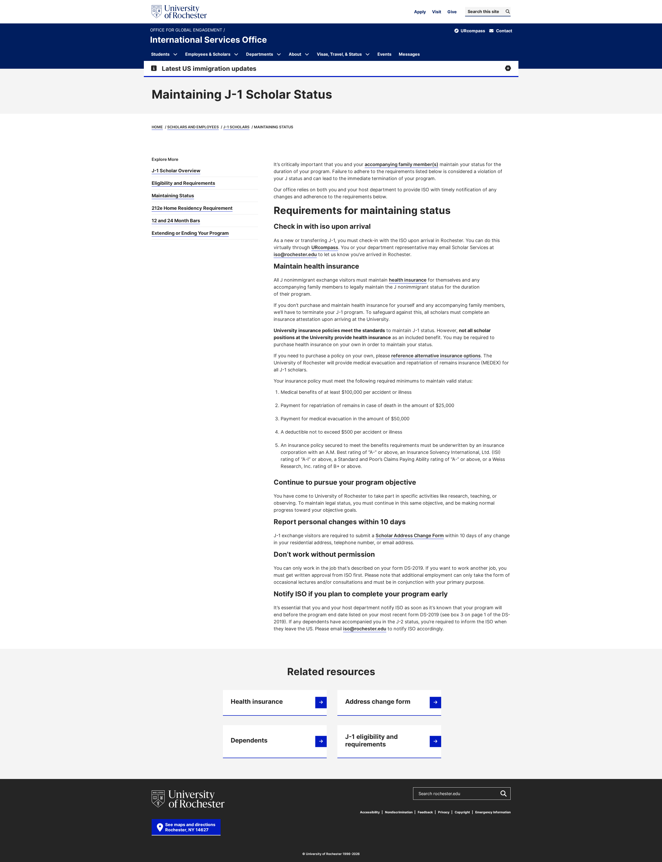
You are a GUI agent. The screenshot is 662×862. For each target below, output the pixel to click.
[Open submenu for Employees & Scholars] (236, 54)
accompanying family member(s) (401, 164)
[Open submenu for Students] (175, 54)
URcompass (324, 247)
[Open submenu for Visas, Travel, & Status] (367, 54)
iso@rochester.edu (295, 254)
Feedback (425, 812)
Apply (420, 12)
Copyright (462, 812)
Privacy (443, 812)
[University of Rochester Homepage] (179, 11)
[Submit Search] (503, 794)
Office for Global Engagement (186, 30)
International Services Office (208, 40)
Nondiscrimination (399, 812)
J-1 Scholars (236, 126)
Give (452, 12)
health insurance (408, 279)
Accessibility (370, 812)
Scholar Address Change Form (410, 535)
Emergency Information (493, 812)
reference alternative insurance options (436, 355)
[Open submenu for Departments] (279, 54)
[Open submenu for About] (307, 54)
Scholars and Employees (193, 126)
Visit (436, 12)
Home (157, 126)
